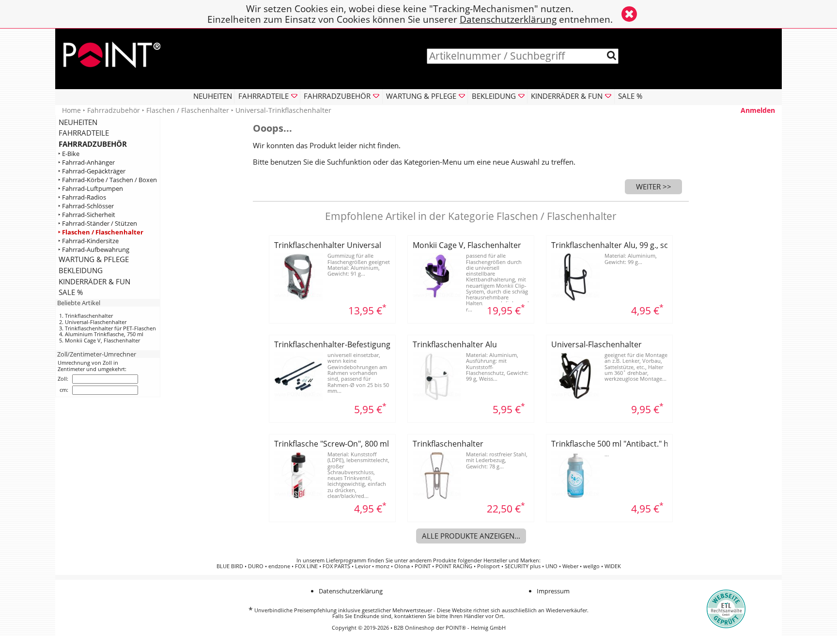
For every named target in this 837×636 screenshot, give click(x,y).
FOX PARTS (336, 566)
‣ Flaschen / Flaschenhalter (100, 232)
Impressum (553, 591)
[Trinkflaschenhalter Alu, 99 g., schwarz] (575, 298)
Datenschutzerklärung (508, 19)
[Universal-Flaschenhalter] (575, 398)
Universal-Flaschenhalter (95, 322)
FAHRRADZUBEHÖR (93, 144)
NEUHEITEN (212, 96)
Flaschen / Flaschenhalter (187, 110)
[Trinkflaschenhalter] (437, 497)
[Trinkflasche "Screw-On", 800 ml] (298, 497)
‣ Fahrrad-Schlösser (86, 206)
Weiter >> (653, 186)
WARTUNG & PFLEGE (94, 259)
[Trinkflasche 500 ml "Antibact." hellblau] (575, 497)
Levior (363, 566)
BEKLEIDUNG (81, 270)
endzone (279, 566)
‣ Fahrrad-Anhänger (86, 162)
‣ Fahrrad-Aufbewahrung (93, 249)
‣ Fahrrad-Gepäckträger (91, 171)
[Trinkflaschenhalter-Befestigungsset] (298, 398)
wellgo (591, 566)
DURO (256, 566)
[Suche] (611, 55)
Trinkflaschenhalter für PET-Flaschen (110, 328)
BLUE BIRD (230, 566)
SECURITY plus (523, 566)
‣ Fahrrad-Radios (82, 197)
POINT (423, 566)
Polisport (488, 566)
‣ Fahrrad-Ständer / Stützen (97, 223)
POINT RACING (453, 566)
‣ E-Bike (68, 154)
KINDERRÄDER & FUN (94, 281)
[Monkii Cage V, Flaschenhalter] (437, 298)
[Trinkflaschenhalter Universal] (298, 298)
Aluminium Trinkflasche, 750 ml (104, 334)
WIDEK (612, 566)
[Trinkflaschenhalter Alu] (437, 398)
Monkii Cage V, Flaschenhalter (102, 340)
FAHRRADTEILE (84, 133)
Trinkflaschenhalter (89, 315)
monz (382, 566)
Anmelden (758, 110)
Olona (402, 566)
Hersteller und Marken (511, 560)
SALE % (630, 96)
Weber (570, 566)
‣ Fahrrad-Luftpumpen (90, 189)
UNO (551, 566)
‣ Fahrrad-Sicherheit (86, 215)
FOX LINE (306, 566)
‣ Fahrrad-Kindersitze (88, 240)
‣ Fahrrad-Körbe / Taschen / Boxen (107, 180)
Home (71, 110)
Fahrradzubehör (113, 110)
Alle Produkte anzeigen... (471, 536)
